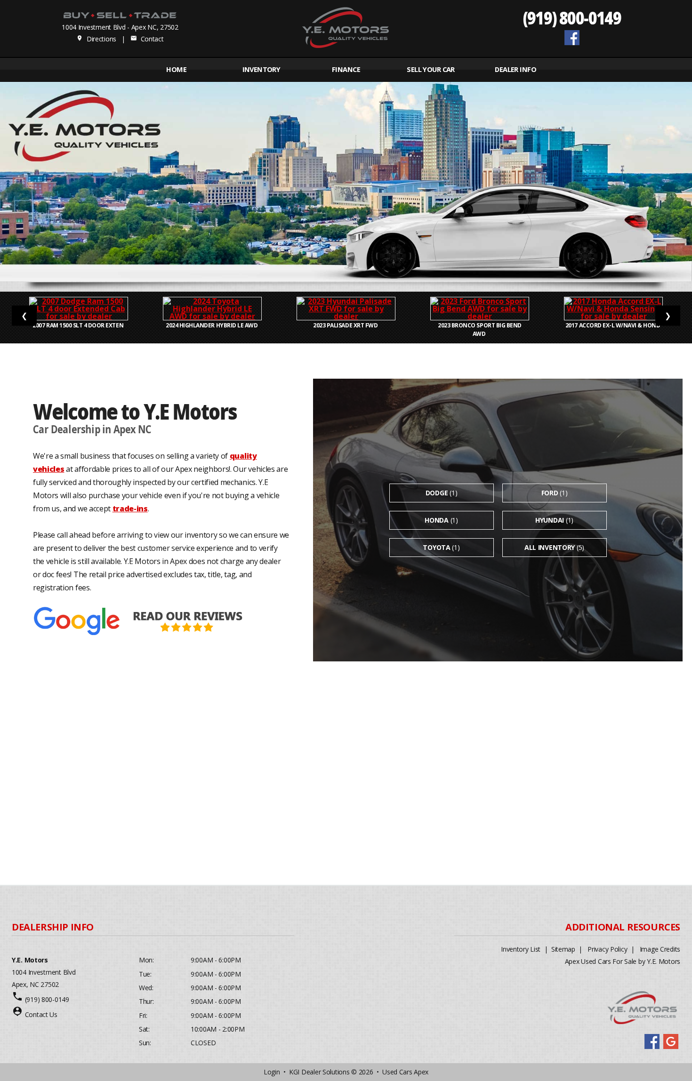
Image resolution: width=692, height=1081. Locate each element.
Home (176, 69)
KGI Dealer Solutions (319, 1071)
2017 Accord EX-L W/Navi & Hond (613, 325)
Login (272, 1071)
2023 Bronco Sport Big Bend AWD (480, 329)
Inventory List (520, 949)
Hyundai (549, 520)
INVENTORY (261, 69)
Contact (146, 38)
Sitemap (563, 949)
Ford (549, 492)
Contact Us (41, 1014)
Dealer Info (515, 69)
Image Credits (660, 949)
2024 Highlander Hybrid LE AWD (212, 325)
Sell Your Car (430, 69)
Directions (96, 38)
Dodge (437, 492)
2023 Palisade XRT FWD (345, 325)
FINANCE (346, 69)
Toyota (436, 547)
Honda (437, 520)
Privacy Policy (607, 949)
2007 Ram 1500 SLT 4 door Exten (78, 325)
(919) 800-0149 (572, 17)
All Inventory (549, 547)
